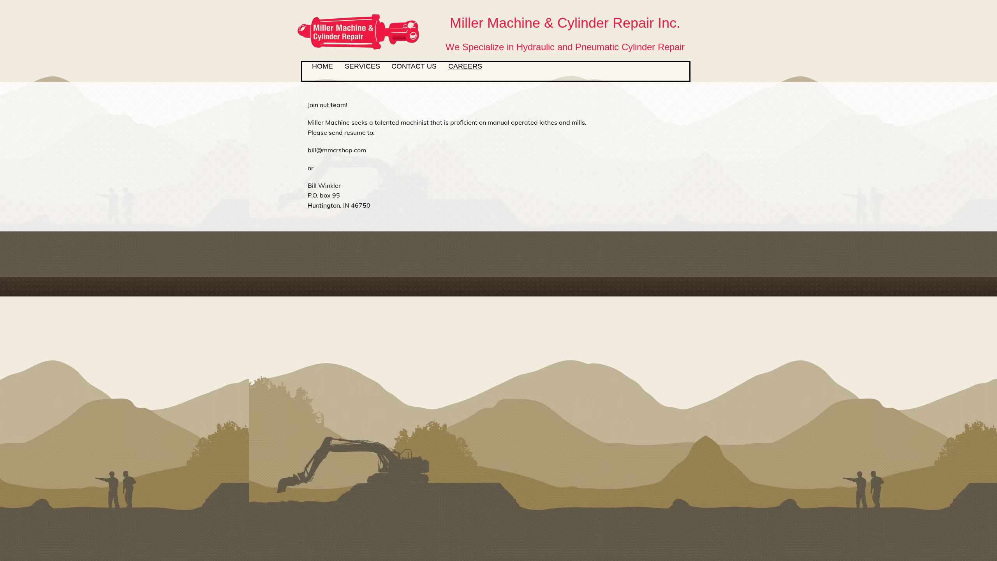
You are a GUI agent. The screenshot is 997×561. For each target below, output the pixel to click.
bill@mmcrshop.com (337, 150)
